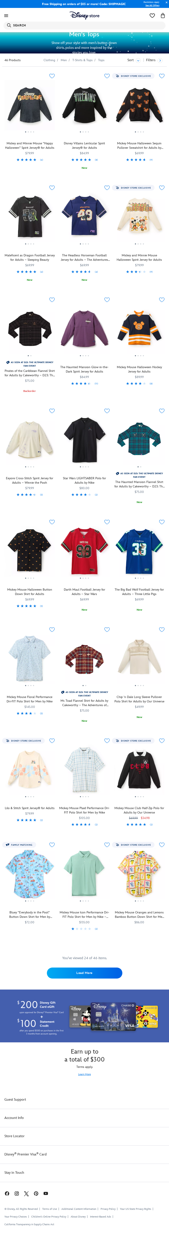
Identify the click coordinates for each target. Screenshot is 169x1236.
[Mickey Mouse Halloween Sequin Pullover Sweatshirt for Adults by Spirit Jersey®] (139, 107)
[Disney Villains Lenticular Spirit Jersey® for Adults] (84, 107)
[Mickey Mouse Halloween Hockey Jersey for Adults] (139, 330)
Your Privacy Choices (15, 1216)
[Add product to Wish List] (52, 76)
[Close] (165, 5)
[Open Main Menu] (6, 15)
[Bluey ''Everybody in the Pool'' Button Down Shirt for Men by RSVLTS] (29, 875)
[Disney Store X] (26, 1193)
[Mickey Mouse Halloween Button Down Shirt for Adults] (29, 553)
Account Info (14, 1118)
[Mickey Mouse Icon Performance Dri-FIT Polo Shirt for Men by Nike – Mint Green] (84, 875)
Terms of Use (49, 1209)
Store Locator (14, 1136)
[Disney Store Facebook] (5, 1193)
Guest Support (15, 1100)
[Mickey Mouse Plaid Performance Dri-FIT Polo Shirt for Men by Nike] (84, 771)
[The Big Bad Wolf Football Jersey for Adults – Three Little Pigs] (139, 553)
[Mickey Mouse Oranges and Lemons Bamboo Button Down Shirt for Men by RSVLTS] (139, 875)
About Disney (78, 1216)
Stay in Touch (14, 1173)
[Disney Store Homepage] (85, 15)
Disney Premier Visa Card (25, 1154)
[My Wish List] (152, 15)
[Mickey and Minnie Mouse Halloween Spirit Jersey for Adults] (139, 218)
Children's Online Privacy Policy (48, 1216)
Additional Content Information (78, 1209)
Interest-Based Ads (100, 1216)
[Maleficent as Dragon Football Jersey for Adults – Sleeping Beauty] (29, 218)
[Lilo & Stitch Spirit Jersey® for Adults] (29, 771)
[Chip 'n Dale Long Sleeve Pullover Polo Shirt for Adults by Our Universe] (139, 660)
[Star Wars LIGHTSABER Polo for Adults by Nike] (84, 441)
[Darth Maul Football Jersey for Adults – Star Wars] (84, 553)
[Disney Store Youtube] (45, 1193)
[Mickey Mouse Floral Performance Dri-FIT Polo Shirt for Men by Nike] (29, 660)
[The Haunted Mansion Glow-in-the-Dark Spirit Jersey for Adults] (84, 330)
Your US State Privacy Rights (135, 1209)
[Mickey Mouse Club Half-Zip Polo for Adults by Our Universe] (139, 771)
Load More (84, 973)
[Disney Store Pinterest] (36, 1193)
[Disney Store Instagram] (16, 1193)
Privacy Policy (108, 1209)
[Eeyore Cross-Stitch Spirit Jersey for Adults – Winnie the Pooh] (29, 441)
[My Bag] (162, 15)
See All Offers (152, 5)
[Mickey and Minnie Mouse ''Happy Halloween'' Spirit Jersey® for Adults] (29, 107)
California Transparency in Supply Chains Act (29, 1224)
